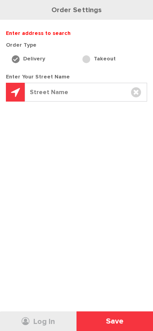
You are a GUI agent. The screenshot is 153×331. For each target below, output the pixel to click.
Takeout (104, 58)
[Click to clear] (136, 92)
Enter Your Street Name (38, 76)
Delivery (33, 58)
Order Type (21, 45)
